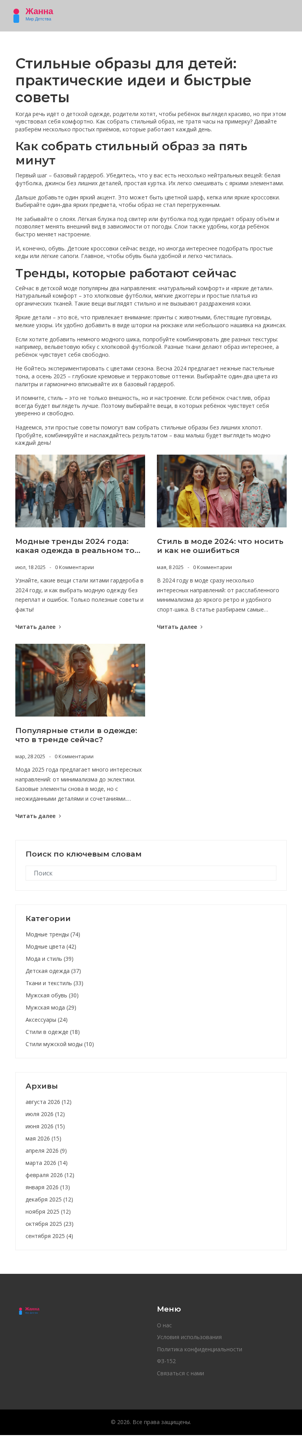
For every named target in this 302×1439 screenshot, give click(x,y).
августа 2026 (49, 1102)
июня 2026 (45, 1126)
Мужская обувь (52, 995)
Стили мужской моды (60, 1044)
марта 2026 (47, 1162)
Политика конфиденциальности (199, 1349)
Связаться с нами (180, 1373)
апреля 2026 (46, 1150)
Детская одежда (53, 971)
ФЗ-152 (166, 1361)
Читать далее (36, 626)
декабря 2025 (49, 1199)
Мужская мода (51, 1007)
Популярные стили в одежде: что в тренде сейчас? (76, 735)
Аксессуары (47, 1019)
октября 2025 (50, 1223)
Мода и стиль (50, 958)
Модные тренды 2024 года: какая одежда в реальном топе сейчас (80, 546)
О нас (164, 1325)
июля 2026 (45, 1114)
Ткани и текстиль (54, 983)
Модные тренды (53, 934)
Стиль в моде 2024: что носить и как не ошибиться (220, 546)
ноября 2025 (48, 1211)
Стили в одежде (53, 1031)
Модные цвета (51, 946)
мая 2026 (43, 1138)
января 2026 (48, 1187)
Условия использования (189, 1337)
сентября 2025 (49, 1236)
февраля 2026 (50, 1175)
